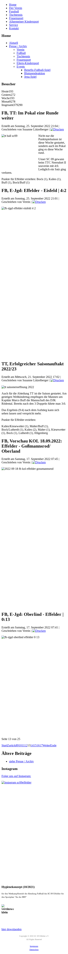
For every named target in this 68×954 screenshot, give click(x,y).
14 (31, 745)
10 (20, 745)
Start (4, 745)
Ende (53, 745)
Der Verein (15, 8)
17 (40, 745)
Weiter (46, 745)
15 (34, 745)
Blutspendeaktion (34, 73)
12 (25, 745)
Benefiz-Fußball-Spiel (37, 70)
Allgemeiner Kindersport (24, 21)
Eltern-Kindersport (28, 63)
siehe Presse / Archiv (21, 761)
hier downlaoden (12, 929)
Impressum (34, 946)
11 (23, 745)
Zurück (11, 745)
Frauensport (16, 18)
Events (21, 66)
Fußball (21, 53)
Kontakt (14, 28)
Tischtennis (15, 14)
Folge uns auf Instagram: (16, 776)
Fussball (14, 11)
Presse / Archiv (18, 46)
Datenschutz (34, 950)
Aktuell (13, 42)
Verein (20, 49)
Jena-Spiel (30, 76)
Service (13, 25)
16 (37, 745)
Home (12, 4)
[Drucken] (57, 129)
